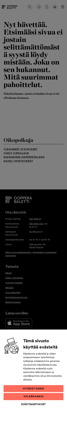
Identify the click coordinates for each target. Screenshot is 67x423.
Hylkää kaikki (33, 396)
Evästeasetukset (33, 404)
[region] (33, 376)
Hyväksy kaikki (33, 388)
